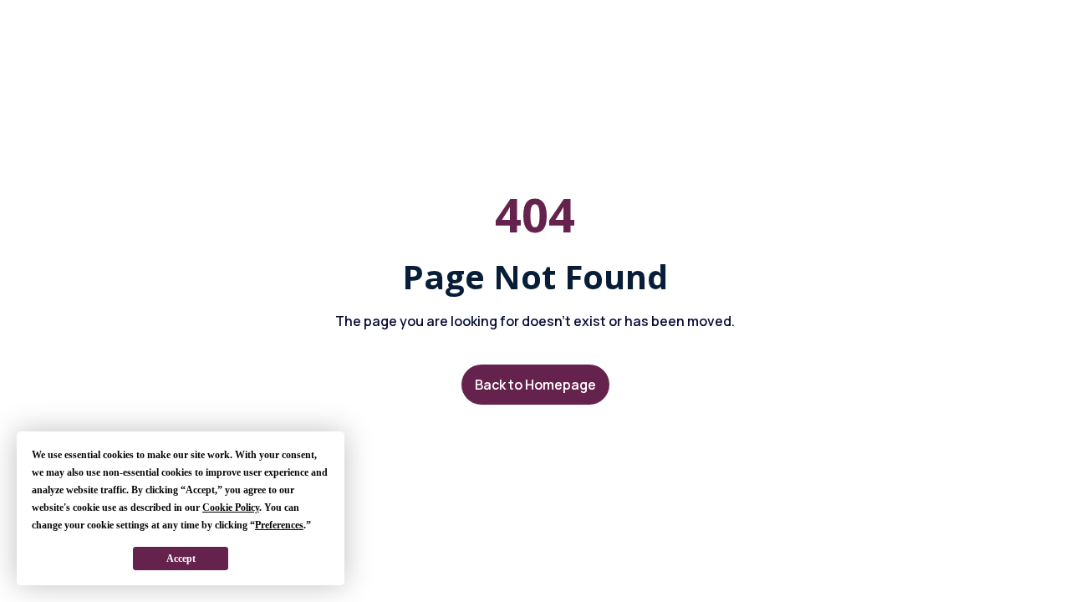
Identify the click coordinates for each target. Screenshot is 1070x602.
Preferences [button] (279, 525)
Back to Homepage (535, 384)
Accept (181, 558)
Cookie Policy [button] (230, 507)
